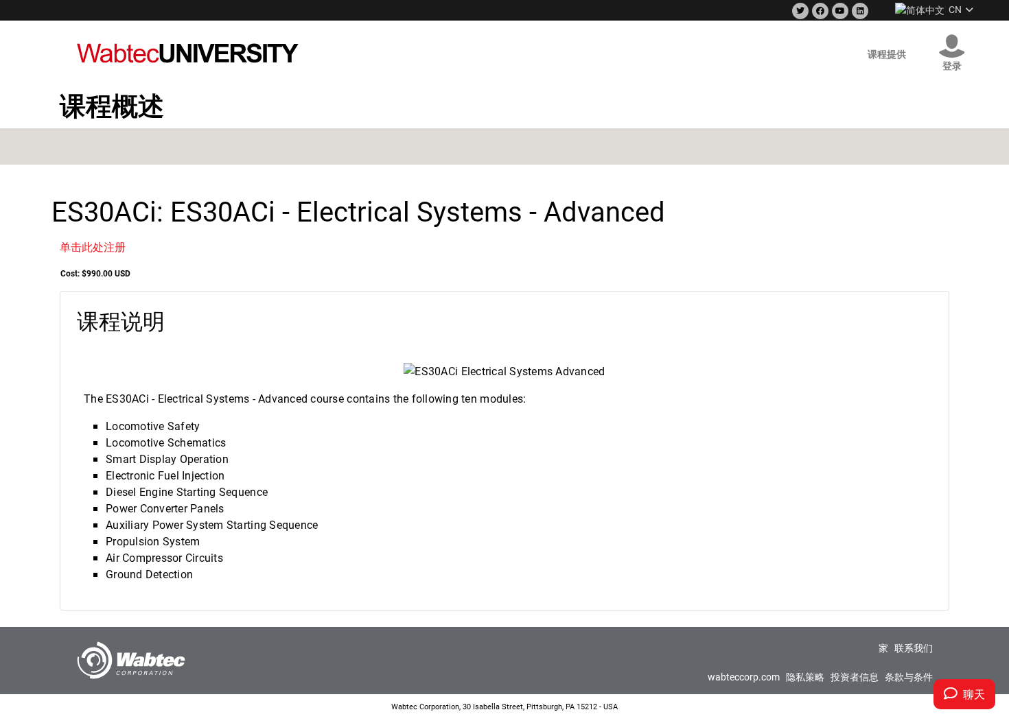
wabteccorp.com (744, 676)
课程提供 (887, 53)
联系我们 (913, 647)
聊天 (971, 694)
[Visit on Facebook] (818, 11)
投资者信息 (855, 676)
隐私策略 (805, 676)
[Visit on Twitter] (799, 11)
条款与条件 (909, 676)
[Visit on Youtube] (838, 11)
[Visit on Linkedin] (858, 11)
